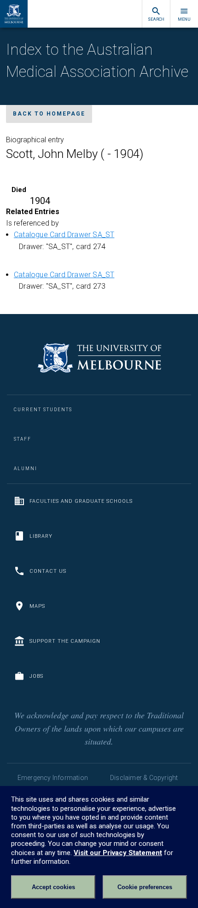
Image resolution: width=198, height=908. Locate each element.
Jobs (36, 676)
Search (156, 19)
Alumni (25, 468)
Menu (184, 19)
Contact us (47, 571)
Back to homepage (49, 114)
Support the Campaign (64, 641)
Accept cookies (53, 887)
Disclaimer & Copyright (144, 777)
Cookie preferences (144, 887)
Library (40, 536)
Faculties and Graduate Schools (81, 501)
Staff (22, 439)
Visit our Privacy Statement (118, 853)
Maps (37, 606)
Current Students (43, 409)
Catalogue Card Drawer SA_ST (64, 234)
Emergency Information (52, 777)
